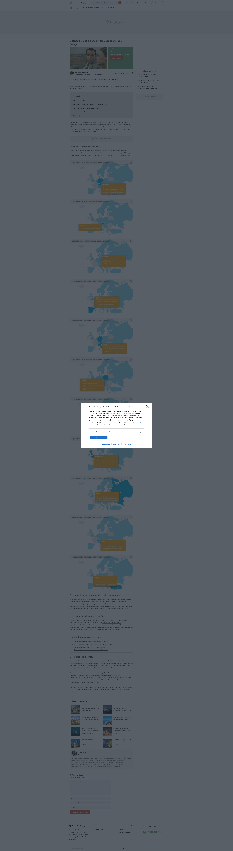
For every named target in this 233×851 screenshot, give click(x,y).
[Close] (148, 407)
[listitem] (116, 432)
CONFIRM (98, 437)
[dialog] (116, 425)
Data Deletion (106, 444)
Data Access (116, 444)
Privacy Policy (127, 444)
